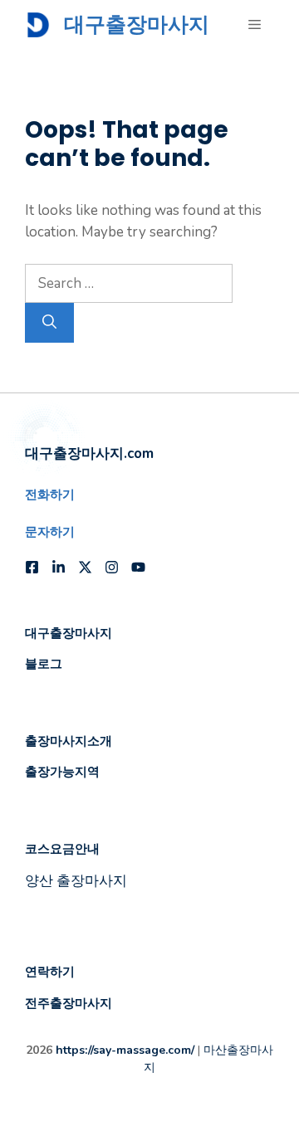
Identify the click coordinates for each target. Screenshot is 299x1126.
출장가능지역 (62, 771)
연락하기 (50, 971)
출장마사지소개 (68, 740)
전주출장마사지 (68, 1002)
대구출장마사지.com (89, 453)
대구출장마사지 (136, 24)
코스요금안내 (62, 848)
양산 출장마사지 (76, 880)
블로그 (43, 663)
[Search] (49, 323)
